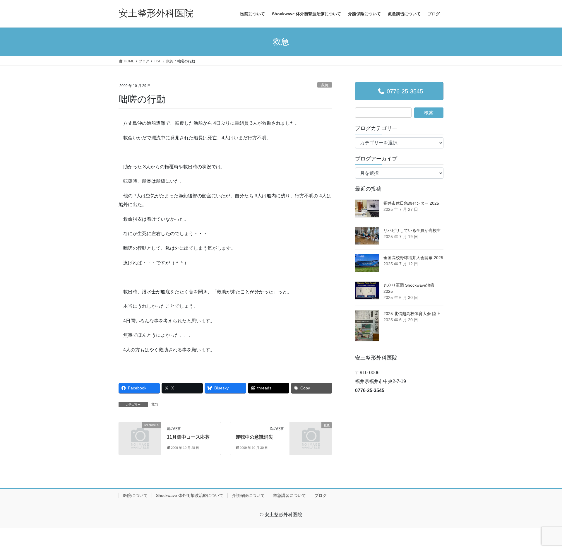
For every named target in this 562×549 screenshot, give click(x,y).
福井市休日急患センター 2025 (411, 203)
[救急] (311, 434)
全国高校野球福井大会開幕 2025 (413, 257)
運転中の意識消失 (254, 437)
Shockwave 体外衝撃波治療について (189, 495)
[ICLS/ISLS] (140, 434)
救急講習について (289, 495)
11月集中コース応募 (188, 437)
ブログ (320, 495)
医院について (135, 495)
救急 (324, 85)
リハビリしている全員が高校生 (412, 230)
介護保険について (248, 495)
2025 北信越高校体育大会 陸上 (411, 313)
